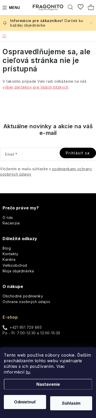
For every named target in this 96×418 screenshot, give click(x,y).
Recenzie (11, 223)
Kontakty (10, 254)
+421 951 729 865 (26, 327)
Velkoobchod (15, 265)
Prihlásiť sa (78, 153)
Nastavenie (48, 384)
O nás (8, 217)
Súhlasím (71, 403)
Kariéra (9, 259)
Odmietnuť (25, 401)
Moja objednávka (18, 271)
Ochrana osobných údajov (26, 301)
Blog (7, 248)
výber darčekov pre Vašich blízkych (35, 87)
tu (28, 371)
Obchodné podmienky (23, 296)
